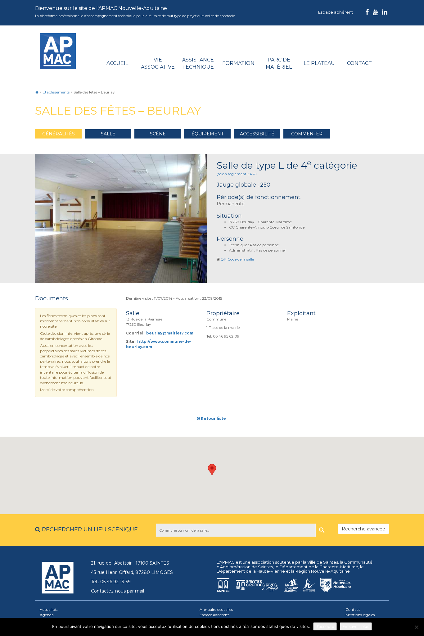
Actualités (48, 609)
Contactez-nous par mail (117, 591)
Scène (158, 134)
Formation (238, 63)
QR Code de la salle (237, 259)
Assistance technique (198, 63)
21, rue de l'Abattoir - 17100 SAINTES (130, 563)
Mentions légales (360, 614)
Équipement (207, 134)
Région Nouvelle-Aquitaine (322, 571)
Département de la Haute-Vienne (251, 571)
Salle (108, 134)
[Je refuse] (416, 627)
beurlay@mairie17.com (169, 333)
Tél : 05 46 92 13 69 (111, 581)
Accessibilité (257, 134)
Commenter (307, 134)
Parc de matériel (279, 63)
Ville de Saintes (322, 562)
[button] (212, 469)
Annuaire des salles (216, 609)
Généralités (58, 134)
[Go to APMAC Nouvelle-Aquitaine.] (36, 92)
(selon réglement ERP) (237, 173)
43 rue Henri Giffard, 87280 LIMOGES (132, 572)
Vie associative (158, 63)
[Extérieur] (121, 218)
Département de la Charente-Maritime (318, 566)
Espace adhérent (335, 12)
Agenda (47, 614)
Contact (359, 63)
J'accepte (325, 626)
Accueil (117, 63)
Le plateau (319, 63)
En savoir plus (355, 626)
